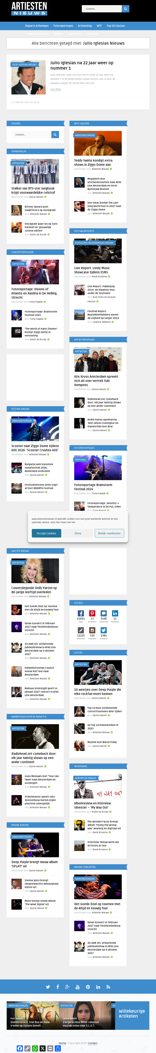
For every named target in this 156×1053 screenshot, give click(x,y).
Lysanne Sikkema (102, 322)
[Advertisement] (35, 378)
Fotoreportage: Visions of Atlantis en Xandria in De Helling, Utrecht (34, 293)
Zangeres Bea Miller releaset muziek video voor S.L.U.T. (81, 1024)
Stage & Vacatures (37, 34)
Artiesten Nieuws (100, 169)
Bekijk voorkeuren (109, 533)
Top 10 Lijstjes (116, 26)
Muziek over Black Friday (102, 742)
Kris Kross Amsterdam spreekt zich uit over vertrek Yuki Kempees (96, 381)
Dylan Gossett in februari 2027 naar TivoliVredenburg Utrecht (41, 627)
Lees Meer (55, 89)
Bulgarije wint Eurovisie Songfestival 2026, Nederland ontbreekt (39, 468)
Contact (92, 1043)
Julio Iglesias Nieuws (24, 64)
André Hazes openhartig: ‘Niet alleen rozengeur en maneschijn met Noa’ (103, 423)
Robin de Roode (38, 234)
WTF (99, 26)
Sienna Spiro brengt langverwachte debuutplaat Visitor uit (42, 884)
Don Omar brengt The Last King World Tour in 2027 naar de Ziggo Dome (104, 206)
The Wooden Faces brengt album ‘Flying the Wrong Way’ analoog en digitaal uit (104, 825)
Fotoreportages (63, 26)
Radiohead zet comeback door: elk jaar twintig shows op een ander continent (104, 403)
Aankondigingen (84, 135)
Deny (78, 533)
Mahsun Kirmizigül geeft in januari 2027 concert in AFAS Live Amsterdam (42, 692)
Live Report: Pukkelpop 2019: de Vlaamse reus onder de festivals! (101, 290)
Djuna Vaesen (36, 197)
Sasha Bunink (70, 1018)
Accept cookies (46, 533)
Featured (80, 459)
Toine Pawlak (36, 302)
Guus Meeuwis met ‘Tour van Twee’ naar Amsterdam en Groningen (42, 780)
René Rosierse (99, 276)
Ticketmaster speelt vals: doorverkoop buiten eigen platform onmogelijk (40, 800)
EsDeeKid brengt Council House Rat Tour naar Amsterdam (39, 671)
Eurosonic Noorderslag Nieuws (94, 242)
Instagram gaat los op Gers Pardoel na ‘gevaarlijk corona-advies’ (41, 227)
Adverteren (75, 34)
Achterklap (85, 26)
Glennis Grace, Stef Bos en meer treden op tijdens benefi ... (30, 1024)
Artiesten (92, 34)
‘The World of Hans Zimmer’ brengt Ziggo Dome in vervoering (41, 332)
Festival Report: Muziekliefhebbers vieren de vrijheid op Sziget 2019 (103, 315)
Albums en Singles (85, 778)
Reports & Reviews (37, 26)
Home (62, 1043)
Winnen (58, 34)
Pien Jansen (16, 1018)
